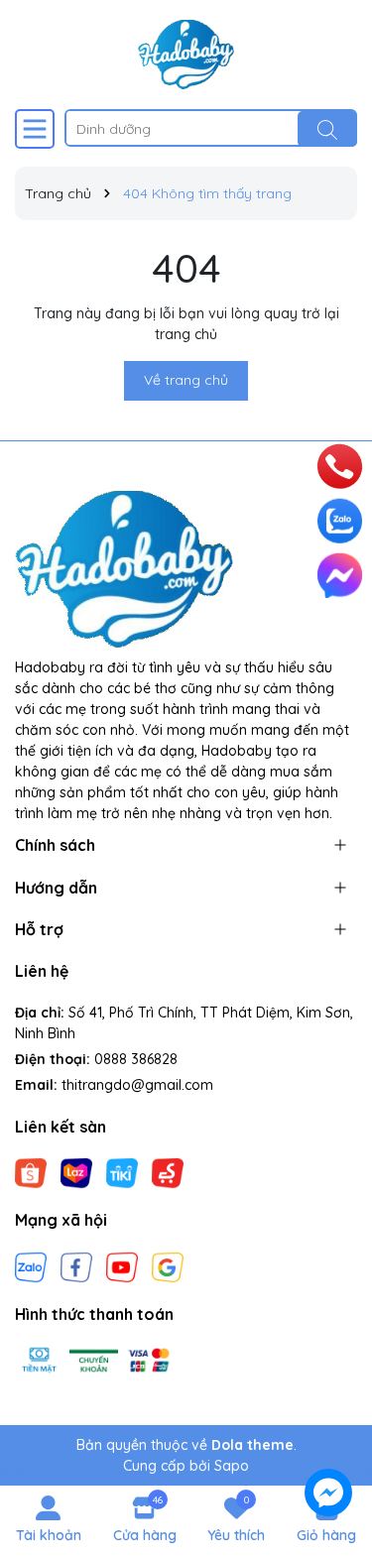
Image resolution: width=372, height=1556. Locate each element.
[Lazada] (76, 1172)
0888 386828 (136, 1059)
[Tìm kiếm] (327, 129)
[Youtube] (122, 1265)
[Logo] (186, 54)
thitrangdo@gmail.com (137, 1085)
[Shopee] (31, 1172)
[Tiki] (122, 1172)
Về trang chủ (186, 380)
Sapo (231, 1466)
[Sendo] (168, 1172)
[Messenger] (339, 574)
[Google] (168, 1265)
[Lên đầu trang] (329, 1377)
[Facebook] (76, 1265)
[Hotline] (340, 465)
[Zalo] (31, 1265)
